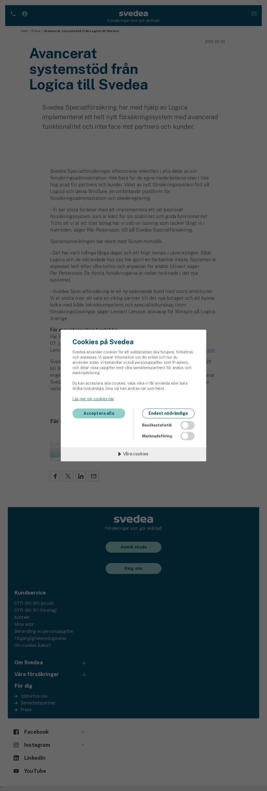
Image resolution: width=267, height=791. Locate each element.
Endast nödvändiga (168, 413)
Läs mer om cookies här (93, 399)
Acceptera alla (98, 413)
